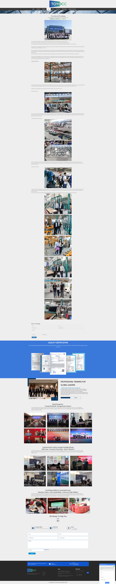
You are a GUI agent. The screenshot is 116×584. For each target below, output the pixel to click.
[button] (107, 564)
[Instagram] (81, 574)
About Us (44, 571)
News (43, 575)
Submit (34, 337)
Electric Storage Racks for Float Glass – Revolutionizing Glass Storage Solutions (64, 571)
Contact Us (44, 574)
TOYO (67, 17)
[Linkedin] (78, 574)
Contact (75, 397)
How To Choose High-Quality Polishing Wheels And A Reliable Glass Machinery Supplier (65, 576)
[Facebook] (76, 574)
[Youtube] (79, 574)
